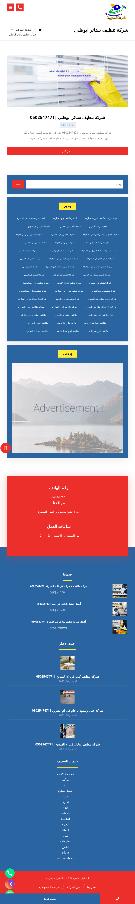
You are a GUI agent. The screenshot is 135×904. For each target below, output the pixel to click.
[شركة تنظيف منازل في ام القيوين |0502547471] (67, 731)
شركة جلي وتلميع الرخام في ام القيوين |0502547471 (67, 710)
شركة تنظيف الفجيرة (27, 250)
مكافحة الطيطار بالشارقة (65, 315)
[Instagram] (10, 884)
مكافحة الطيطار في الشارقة (33, 315)
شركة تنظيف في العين (34, 274)
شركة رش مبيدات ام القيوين (67, 298)
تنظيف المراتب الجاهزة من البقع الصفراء (101, 234)
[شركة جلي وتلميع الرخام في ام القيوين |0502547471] (67, 697)
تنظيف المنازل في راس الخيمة (29, 234)
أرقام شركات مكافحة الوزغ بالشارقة (101, 218)
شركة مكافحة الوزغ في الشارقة (99, 315)
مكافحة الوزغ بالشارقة (38, 323)
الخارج (65, 824)
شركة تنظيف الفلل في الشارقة (100, 258)
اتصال (65, 830)
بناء (65, 785)
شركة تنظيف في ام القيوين (69, 282)
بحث (18, 184)
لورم (65, 836)
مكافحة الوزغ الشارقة (66, 323)
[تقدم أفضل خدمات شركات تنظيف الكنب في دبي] (116, 11)
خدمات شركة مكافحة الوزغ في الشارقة (98, 250)
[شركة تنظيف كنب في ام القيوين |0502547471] (67, 663)
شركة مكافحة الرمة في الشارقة (32, 298)
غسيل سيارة (65, 791)
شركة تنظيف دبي (29, 266)
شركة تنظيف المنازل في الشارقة (63, 258)
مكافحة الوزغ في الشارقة (68, 331)
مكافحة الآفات (65, 774)
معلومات (65, 841)
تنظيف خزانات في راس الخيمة (96, 242)
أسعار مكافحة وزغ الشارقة (65, 218)
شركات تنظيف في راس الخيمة (59, 250)
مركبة (65, 779)
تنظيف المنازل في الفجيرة (63, 234)
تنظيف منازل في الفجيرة (35, 242)
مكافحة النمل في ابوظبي (95, 323)
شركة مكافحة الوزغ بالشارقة (31, 306)
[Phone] (10, 873)
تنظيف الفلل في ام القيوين (39, 226)
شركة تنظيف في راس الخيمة (36, 282)
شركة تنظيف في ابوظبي (63, 274)
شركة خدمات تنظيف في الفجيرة (102, 298)
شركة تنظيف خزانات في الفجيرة (60, 266)
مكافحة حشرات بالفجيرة (37, 331)
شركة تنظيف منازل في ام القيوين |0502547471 (67, 744)
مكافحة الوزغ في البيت (98, 331)
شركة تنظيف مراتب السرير (103, 290)
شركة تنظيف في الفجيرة (100, 282)
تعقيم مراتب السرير (98, 226)
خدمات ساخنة (65, 858)
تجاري (65, 802)
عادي (65, 807)
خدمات (65, 813)
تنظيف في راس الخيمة (65, 242)
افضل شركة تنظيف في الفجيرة (31, 218)
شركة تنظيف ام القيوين (30, 258)
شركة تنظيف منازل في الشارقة (69, 290)
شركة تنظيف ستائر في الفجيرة (96, 274)
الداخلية (65, 819)
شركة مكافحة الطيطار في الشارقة (100, 306)
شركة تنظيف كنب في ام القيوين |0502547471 (67, 676)
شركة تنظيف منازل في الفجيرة (33, 290)
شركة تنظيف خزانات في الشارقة (97, 266)
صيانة (65, 796)
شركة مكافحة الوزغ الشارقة (64, 306)
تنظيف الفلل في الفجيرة (70, 226)
